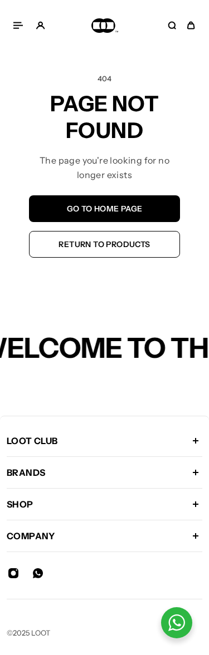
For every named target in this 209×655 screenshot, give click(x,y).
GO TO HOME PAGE (105, 209)
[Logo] (104, 25)
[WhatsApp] (38, 573)
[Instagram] (13, 573)
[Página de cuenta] (40, 25)
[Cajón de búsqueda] (172, 25)
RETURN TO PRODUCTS (104, 244)
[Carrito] (191, 25)
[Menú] (20, 25)
